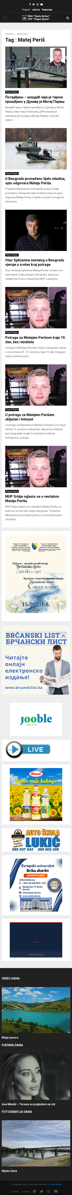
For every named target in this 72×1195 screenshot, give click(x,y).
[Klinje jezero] (36, 1010)
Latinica (36, 9)
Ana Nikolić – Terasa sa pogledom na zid (28, 1104)
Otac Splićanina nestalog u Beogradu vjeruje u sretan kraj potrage (34, 262)
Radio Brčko (56, 1184)
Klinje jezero (10, 1037)
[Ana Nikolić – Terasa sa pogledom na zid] (36, 1077)
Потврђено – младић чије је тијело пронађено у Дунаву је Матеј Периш (34, 99)
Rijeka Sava (9, 1171)
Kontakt (26, 1191)
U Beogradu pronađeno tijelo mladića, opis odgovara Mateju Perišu (35, 181)
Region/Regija (12, 92)
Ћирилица (47, 9)
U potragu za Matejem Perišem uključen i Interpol (29, 417)
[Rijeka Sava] (36, 1143)
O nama (15, 1191)
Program (26, 9)
